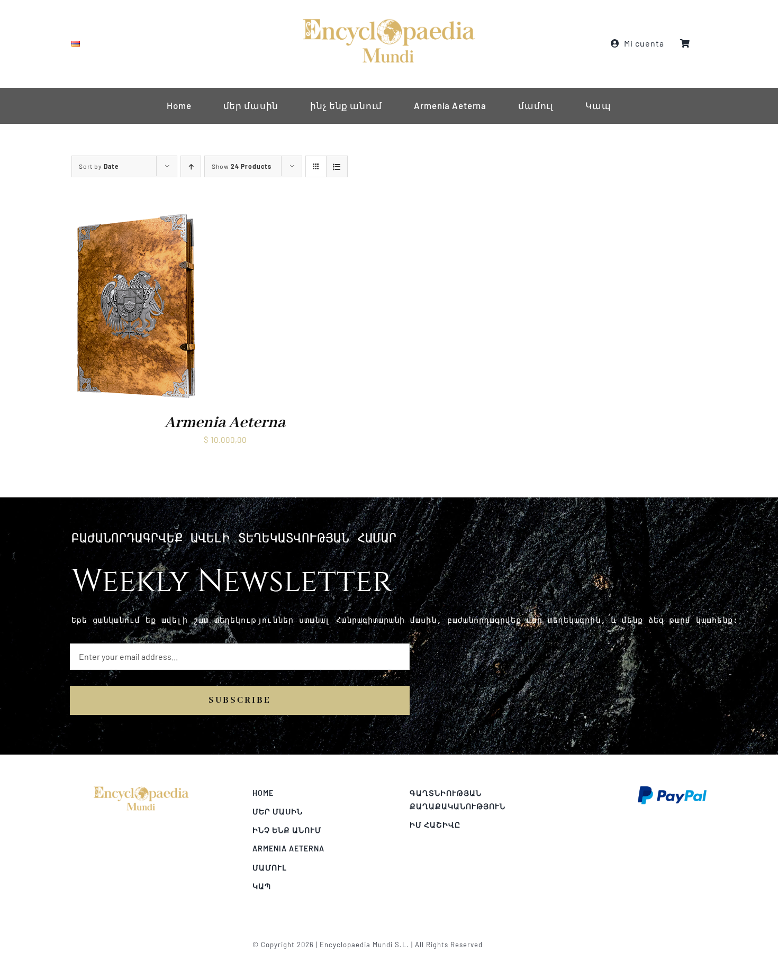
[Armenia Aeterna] (135, 216)
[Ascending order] (190, 166)
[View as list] (337, 166)
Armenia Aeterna (225, 423)
